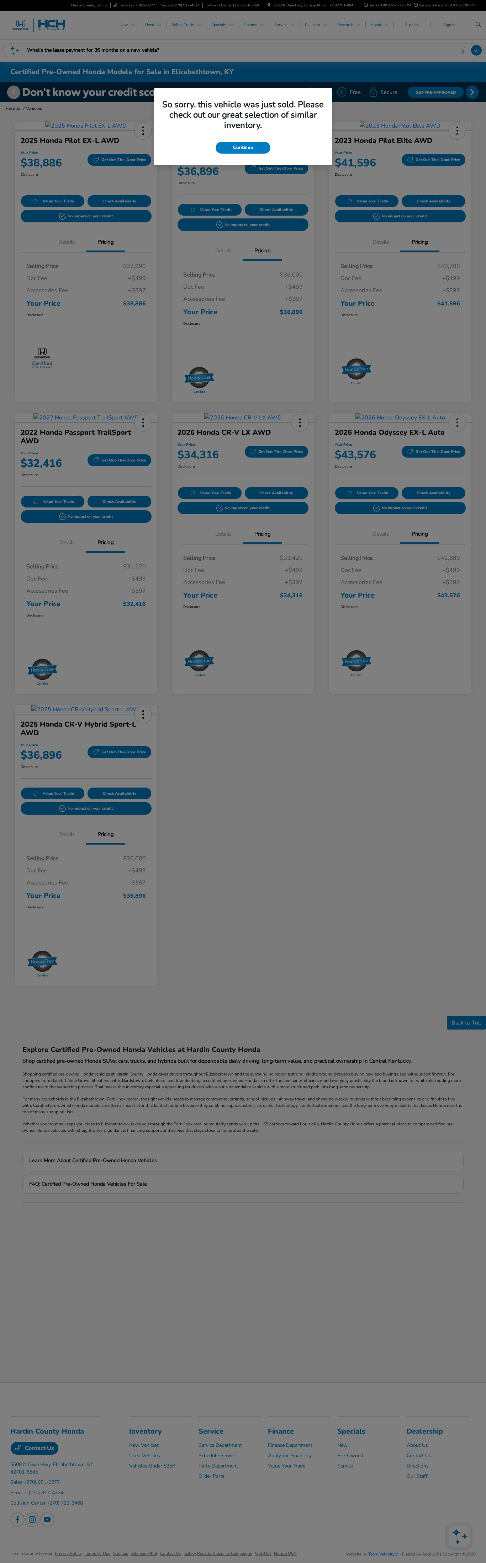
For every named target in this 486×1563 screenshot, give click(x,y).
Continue (243, 147)
